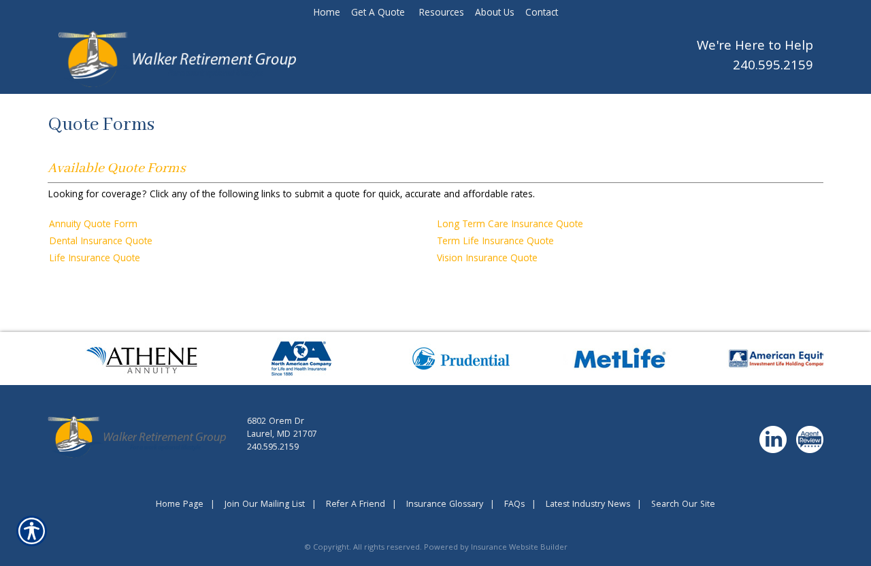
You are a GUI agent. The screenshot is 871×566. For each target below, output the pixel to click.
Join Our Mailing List (265, 505)
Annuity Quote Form (93, 225)
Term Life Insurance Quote (495, 242)
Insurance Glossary (444, 505)
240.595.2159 (773, 67)
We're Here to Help (755, 47)
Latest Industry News (588, 505)
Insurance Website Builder (519, 548)
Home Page (179, 505)
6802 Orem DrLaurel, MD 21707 (282, 428)
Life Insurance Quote (94, 259)
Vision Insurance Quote (487, 259)
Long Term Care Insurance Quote (510, 225)
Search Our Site (683, 505)
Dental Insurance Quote (100, 242)
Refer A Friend (355, 505)
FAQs (514, 505)
